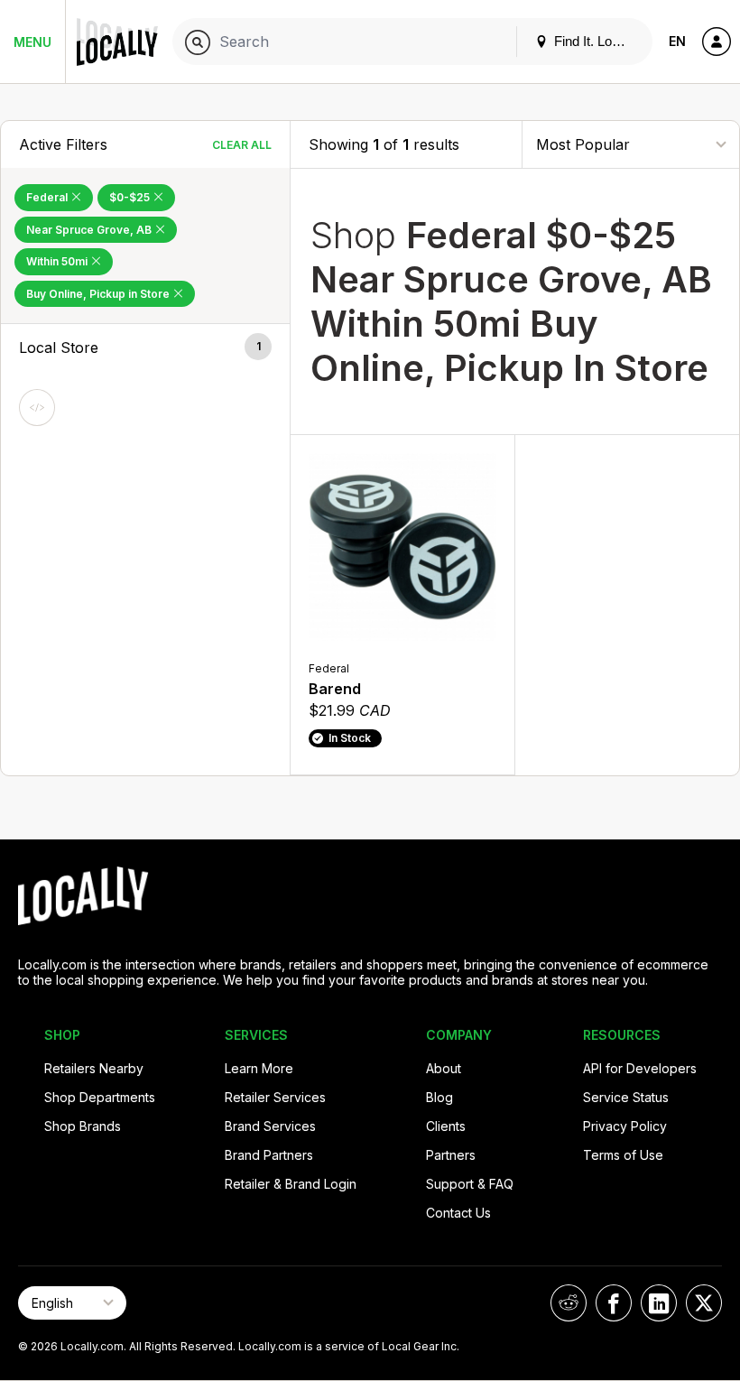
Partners (451, 1155)
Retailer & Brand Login (290, 1183)
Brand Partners (269, 1155)
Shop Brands (82, 1126)
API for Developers (640, 1068)
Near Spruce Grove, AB (90, 229)
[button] (145, 347)
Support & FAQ (469, 1183)
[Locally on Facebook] (614, 1302)
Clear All (242, 145)
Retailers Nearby (93, 1068)
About (443, 1068)
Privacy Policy (625, 1126)
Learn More (259, 1068)
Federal (48, 197)
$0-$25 (131, 197)
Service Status (626, 1097)
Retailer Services (275, 1097)
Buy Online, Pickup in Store (99, 294)
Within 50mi (58, 261)
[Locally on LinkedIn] (659, 1302)
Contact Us (458, 1212)
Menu (32, 42)
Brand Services (270, 1126)
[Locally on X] (704, 1302)
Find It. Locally (594, 41)
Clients (446, 1126)
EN (677, 41)
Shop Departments (99, 1097)
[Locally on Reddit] (568, 1302)
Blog (439, 1097)
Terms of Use (623, 1155)
